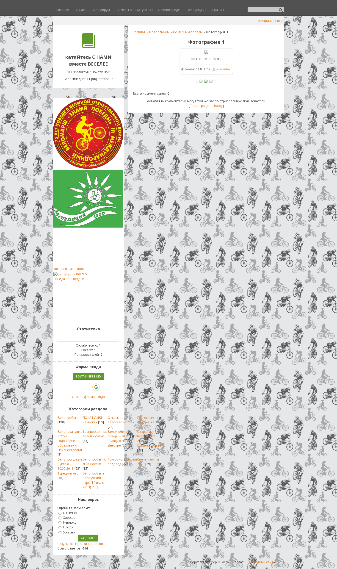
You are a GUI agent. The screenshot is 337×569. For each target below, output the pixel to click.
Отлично (70, 513)
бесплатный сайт (259, 562)
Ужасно (69, 532)
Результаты (66, 543)
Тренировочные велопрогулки (95, 433)
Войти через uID (88, 376)
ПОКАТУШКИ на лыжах (93, 419)
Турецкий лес (68, 473)
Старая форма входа (88, 396)
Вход (280, 21)
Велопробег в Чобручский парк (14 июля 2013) (93, 480)
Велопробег (67, 417)
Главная (139, 32)
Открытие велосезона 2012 (121, 419)
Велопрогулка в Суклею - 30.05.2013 (70, 464)
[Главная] (88, 46)
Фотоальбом (159, 32)
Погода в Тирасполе (69, 268)
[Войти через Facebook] (80, 387)
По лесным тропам (187, 32)
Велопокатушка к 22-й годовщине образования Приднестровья (70, 440)
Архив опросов (91, 543)
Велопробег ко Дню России (94, 461)
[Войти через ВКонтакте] (72, 387)
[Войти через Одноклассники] (104, 387)
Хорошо (69, 517)
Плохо (68, 527)
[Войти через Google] (96, 387)
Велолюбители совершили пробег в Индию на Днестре (122, 438)
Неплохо (70, 522)
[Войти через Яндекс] (88, 387)
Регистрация (265, 21)
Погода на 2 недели (68, 279)
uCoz (280, 562)
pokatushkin (224, 69)
